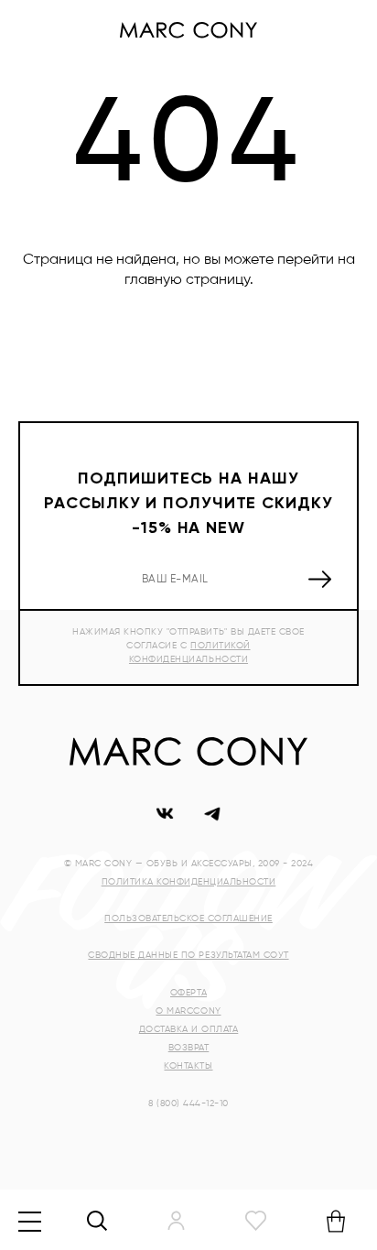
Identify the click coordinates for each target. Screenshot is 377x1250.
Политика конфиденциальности (189, 881)
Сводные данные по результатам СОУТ (188, 955)
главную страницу (187, 280)
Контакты (188, 1066)
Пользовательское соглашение (188, 918)
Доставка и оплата (189, 1029)
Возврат (189, 1047)
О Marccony (188, 1011)
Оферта (188, 992)
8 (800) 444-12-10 (188, 1103)
